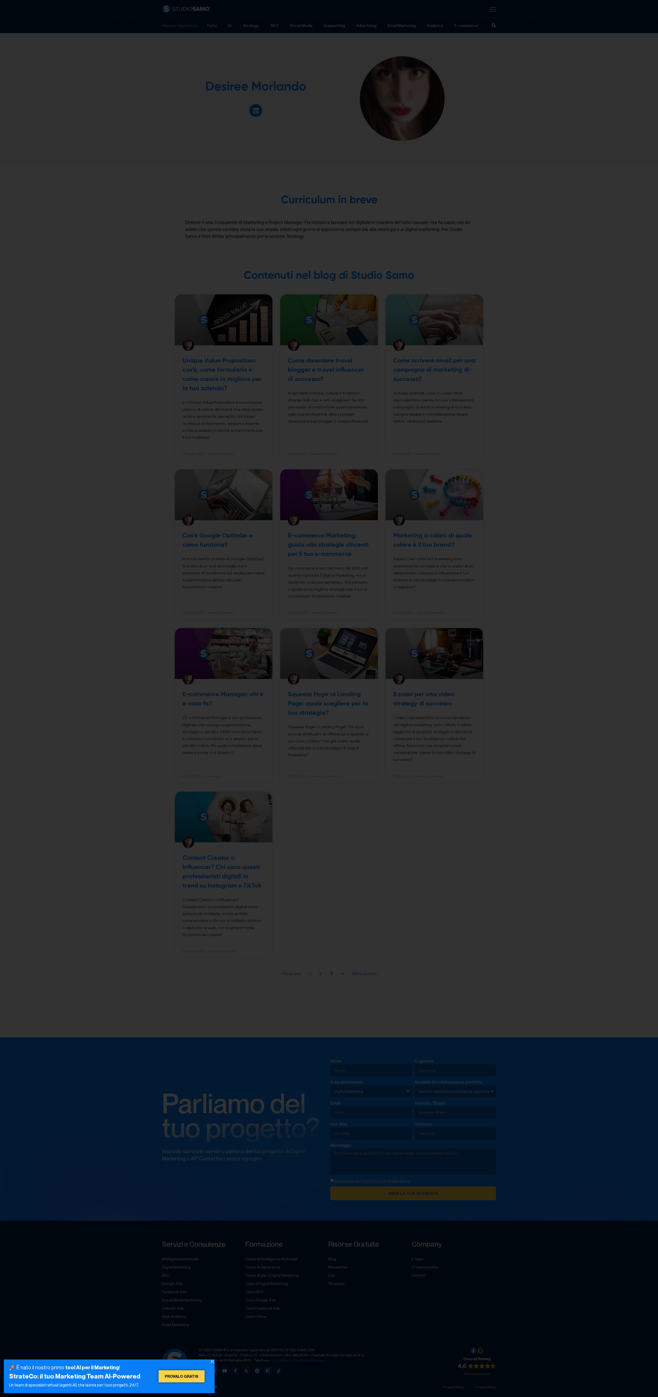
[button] (212, 1361)
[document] (329, 698)
